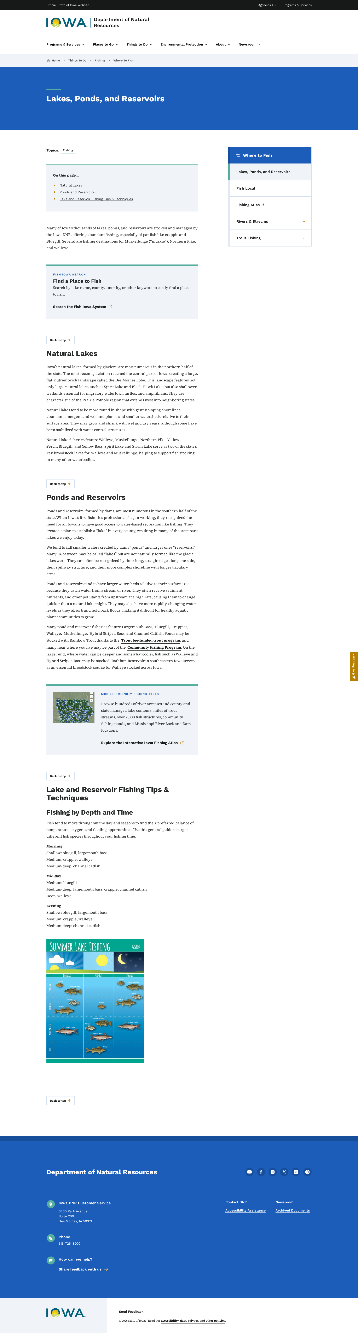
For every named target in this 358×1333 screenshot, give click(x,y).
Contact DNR (236, 1202)
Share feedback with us (80, 1269)
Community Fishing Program (154, 647)
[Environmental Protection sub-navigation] (206, 44)
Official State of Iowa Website (67, 5)
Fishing (100, 60)
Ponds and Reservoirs (77, 192)
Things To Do (77, 60)
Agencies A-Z (267, 5)
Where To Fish (123, 60)
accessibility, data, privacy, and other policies (193, 1321)
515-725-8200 (69, 1243)
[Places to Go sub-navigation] (117, 44)
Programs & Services (297, 5)
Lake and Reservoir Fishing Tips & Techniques (96, 199)
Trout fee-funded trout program (150, 640)
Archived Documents (293, 1210)
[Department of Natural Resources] (67, 23)
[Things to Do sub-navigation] (151, 44)
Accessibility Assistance (245, 1210)
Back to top (58, 340)
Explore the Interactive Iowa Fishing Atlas (139, 742)
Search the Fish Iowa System (79, 306)
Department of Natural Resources (121, 22)
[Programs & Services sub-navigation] (83, 44)
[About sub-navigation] (229, 44)
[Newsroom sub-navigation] (259, 44)
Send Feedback (131, 1312)
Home (56, 60)
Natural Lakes (71, 185)
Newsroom (284, 1202)
